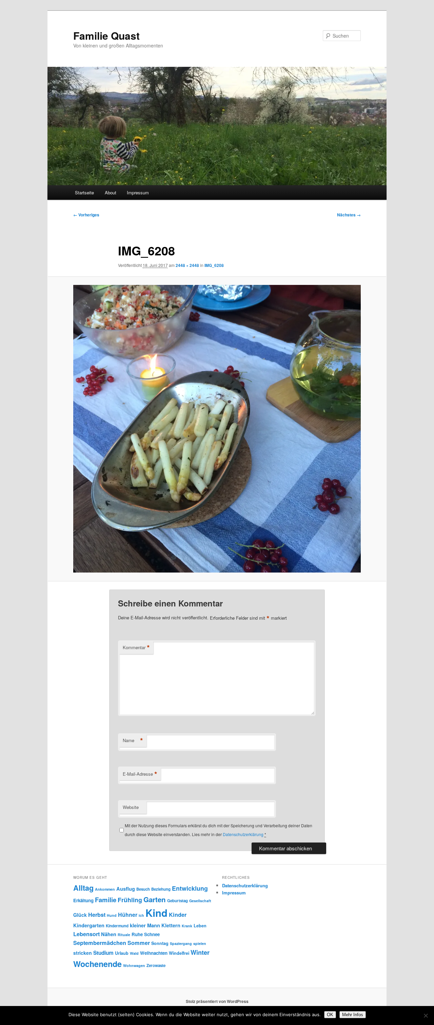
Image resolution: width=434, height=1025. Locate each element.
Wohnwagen (134, 965)
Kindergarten (88, 925)
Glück (80, 914)
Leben (200, 926)
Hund (112, 915)
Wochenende (97, 963)
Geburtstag (177, 901)
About (110, 192)
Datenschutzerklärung (243, 834)
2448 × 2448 (187, 265)
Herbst (96, 914)
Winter (200, 952)
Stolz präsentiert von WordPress (217, 1001)
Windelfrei (179, 953)
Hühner (127, 914)
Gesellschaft (200, 900)
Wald (134, 953)
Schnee (152, 934)
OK (330, 1014)
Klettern (170, 925)
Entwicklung (190, 888)
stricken (82, 952)
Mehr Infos (352, 1014)
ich (141, 915)
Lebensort (86, 934)
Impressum (138, 192)
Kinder (177, 914)
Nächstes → (349, 215)
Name (133, 740)
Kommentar (136, 647)
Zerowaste (155, 965)
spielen (199, 943)
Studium (103, 952)
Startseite (84, 192)
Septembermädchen (99, 943)
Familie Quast (106, 35)
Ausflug (125, 888)
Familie (105, 899)
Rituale (124, 934)
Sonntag (160, 943)
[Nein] (425, 1015)
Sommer (138, 943)
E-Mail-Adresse (140, 774)
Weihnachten (153, 953)
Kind (156, 913)
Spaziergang (181, 943)
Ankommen (105, 889)
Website (131, 807)
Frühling (130, 899)
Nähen (108, 934)
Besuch (143, 889)
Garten (154, 899)
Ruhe (137, 934)
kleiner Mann (145, 925)
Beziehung (161, 889)
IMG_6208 (214, 265)
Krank (187, 925)
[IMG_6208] (217, 429)
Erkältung (83, 900)
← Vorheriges (86, 215)
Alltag (83, 888)
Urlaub (122, 953)
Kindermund (117, 926)
